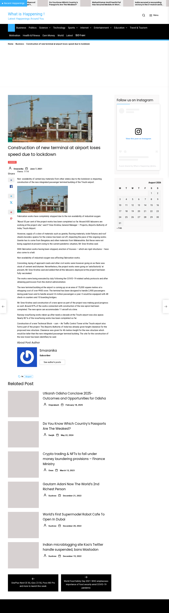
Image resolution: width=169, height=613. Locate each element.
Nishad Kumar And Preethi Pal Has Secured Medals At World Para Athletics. (93, 3)
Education (119, 27)
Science (43, 27)
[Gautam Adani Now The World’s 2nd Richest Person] (23, 495)
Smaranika (18, 169)
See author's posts (52, 362)
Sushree (52, 496)
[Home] (11, 27)
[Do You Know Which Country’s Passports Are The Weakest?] (29, 3)
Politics (33, 27)
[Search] (143, 15)
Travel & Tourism (138, 27)
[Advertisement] (84, 65)
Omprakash (53, 405)
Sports (71, 27)
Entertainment (101, 27)
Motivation (14, 35)
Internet (84, 27)
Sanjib (51, 435)
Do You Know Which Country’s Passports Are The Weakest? (50, 3)
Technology (59, 27)
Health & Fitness (31, 35)
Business (21, 27)
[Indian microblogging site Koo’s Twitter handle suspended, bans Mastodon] (23, 555)
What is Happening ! (26, 13)
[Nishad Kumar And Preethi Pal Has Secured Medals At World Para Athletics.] (72, 3)
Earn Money (49, 35)
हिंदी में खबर (80, 35)
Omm (50, 470)
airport (28, 377)
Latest (69, 35)
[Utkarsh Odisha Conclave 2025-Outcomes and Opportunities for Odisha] (23, 404)
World (61, 35)
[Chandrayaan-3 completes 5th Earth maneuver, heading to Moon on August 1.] (158, 3)
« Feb (119, 228)
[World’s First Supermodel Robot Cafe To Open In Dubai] (23, 525)
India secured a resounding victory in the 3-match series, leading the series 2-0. (136, 3)
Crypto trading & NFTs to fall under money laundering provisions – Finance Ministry (74, 459)
